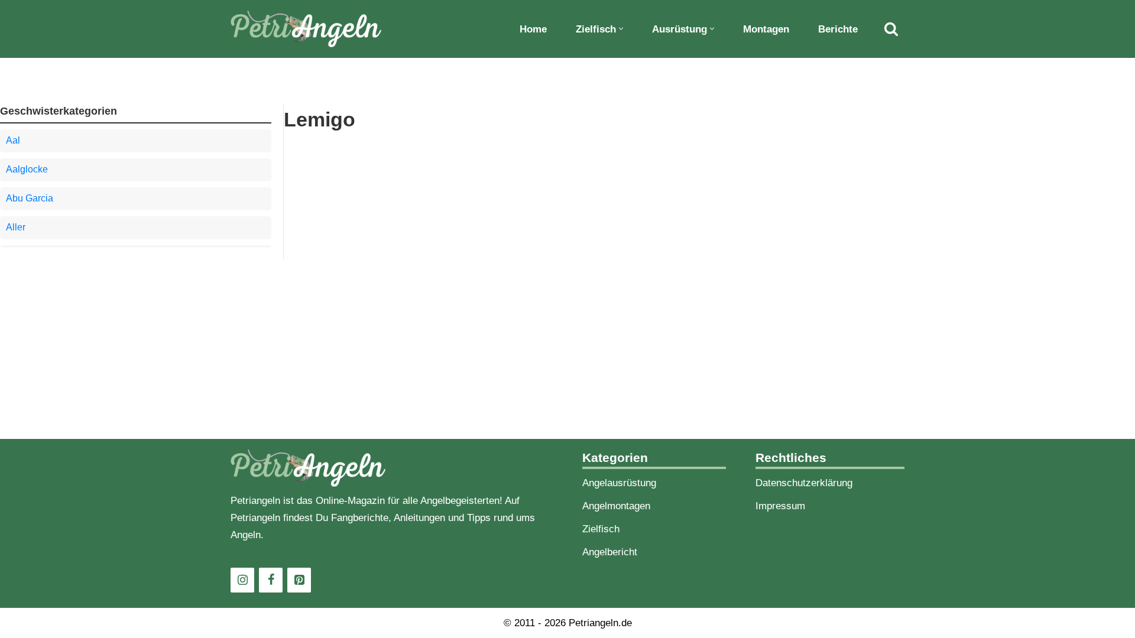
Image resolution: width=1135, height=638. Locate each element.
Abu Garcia (29, 198)
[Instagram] (242, 580)
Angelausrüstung (619, 483)
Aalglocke (27, 169)
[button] (621, 29)
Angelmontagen (616, 506)
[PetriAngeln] (306, 29)
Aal (13, 140)
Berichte (838, 29)
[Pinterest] (299, 580)
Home (533, 29)
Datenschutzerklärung (803, 483)
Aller (15, 227)
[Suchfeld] (891, 28)
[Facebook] (271, 580)
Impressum (780, 506)
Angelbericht (609, 552)
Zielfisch (601, 529)
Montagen (766, 29)
